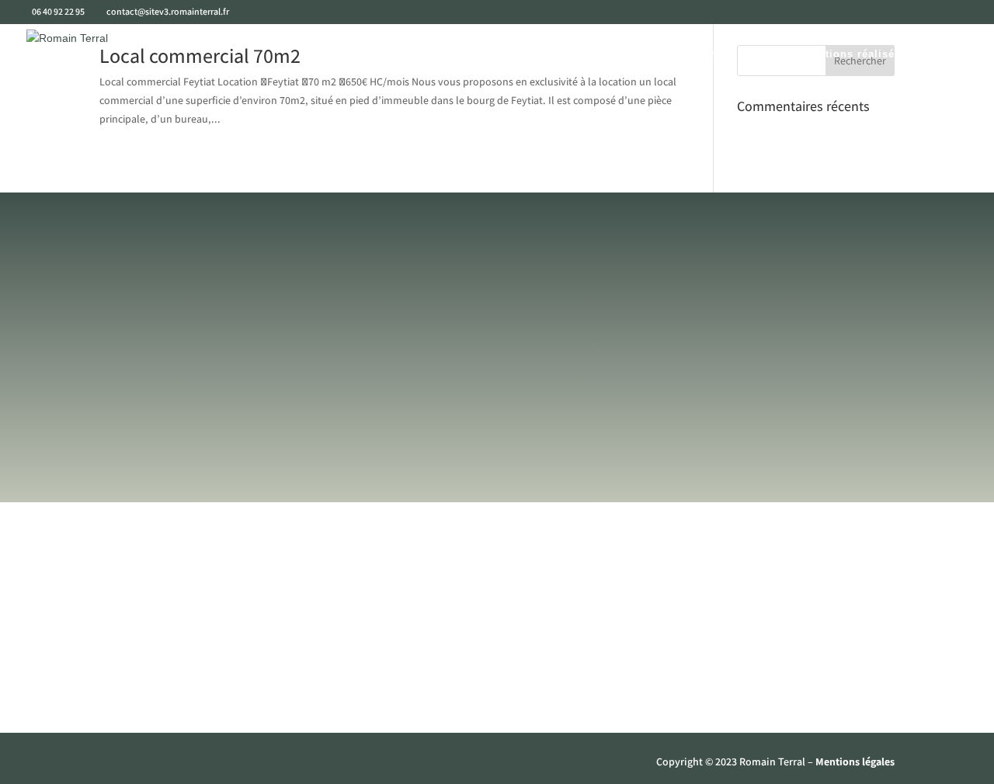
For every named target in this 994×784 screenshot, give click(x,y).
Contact (948, 54)
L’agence (407, 54)
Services (475, 54)
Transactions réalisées (845, 54)
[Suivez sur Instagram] (142, 765)
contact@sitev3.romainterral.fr (497, 493)
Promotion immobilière (698, 54)
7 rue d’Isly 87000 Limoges (762, 493)
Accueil (342, 54)
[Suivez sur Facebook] (111, 765)
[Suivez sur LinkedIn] (174, 765)
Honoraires (739, 682)
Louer (597, 54)
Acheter (540, 54)
